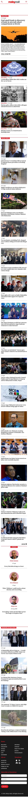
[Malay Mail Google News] (19, 764)
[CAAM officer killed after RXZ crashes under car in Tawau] (14, 68)
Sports (17, 750)
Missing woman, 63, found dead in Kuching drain (11, 131)
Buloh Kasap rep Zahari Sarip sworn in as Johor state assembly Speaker (13, 459)
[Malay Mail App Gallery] (17, 764)
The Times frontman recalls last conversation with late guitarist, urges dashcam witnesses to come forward (14, 324)
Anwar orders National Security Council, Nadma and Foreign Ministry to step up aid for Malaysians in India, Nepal (13, 379)
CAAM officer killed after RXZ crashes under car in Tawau (14, 80)
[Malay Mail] (14, 3)
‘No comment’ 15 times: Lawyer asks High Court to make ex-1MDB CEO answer (13, 705)
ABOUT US (3, 762)
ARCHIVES (3, 760)
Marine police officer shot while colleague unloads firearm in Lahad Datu (14, 105)
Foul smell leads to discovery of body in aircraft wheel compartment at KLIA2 (13, 22)
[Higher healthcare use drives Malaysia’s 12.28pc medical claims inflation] (14, 176)
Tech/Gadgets (18, 752)
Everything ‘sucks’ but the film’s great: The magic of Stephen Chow (14, 612)
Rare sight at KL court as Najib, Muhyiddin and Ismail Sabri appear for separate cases (14, 296)
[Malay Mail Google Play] (19, 761)
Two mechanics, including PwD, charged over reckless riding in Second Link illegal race (14, 241)
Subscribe (5, 786)
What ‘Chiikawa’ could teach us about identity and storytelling (14, 589)
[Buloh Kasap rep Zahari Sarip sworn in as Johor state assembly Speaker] (14, 447)
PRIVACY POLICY (5, 764)
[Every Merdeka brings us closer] (14, 554)
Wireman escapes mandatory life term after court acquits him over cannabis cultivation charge (14, 269)
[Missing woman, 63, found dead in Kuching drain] (14, 119)
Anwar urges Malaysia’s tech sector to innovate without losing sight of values (13, 405)
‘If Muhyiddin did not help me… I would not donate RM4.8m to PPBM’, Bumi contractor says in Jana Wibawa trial (13, 652)
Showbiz (17, 744)
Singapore (4, 746)
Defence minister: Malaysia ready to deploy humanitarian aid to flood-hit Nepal (13, 512)
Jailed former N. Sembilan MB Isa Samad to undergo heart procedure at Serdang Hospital (13, 162)
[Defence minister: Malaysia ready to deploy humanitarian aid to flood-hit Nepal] (14, 500)
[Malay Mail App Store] (16, 761)
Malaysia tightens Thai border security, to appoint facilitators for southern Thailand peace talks (14, 486)
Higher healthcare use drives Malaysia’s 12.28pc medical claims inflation (13, 188)
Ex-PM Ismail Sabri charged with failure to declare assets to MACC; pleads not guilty (13, 539)
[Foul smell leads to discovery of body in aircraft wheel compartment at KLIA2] (14, 34)
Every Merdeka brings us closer (14, 566)
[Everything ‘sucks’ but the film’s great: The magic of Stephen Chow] (14, 600)
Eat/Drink (4, 754)
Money (3, 750)
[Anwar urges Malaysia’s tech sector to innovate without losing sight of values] (14, 393)
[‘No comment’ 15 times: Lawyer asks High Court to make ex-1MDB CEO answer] (14, 693)
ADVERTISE (4, 768)
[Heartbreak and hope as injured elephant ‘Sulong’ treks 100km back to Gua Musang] (14, 718)
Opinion (17, 746)
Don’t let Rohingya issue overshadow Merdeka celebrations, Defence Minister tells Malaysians (13, 214)
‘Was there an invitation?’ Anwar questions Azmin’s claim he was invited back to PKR (14, 351)
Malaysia (4, 77)
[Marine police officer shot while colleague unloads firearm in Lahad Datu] (14, 94)
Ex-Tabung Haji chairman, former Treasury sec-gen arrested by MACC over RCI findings (13, 679)
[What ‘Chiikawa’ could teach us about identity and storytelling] (14, 576)
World (3, 748)
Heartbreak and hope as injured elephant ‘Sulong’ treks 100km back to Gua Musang (13, 730)
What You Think (19, 748)
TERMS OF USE (5, 766)
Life (2, 752)
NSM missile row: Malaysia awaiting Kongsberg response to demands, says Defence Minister (12, 432)
